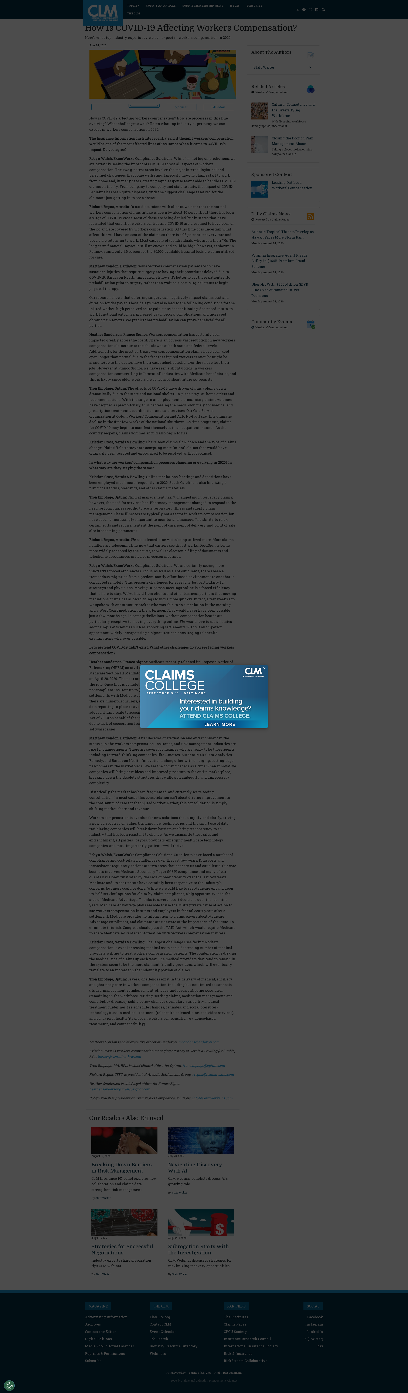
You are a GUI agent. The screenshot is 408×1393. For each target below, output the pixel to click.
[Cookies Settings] (9, 1385)
